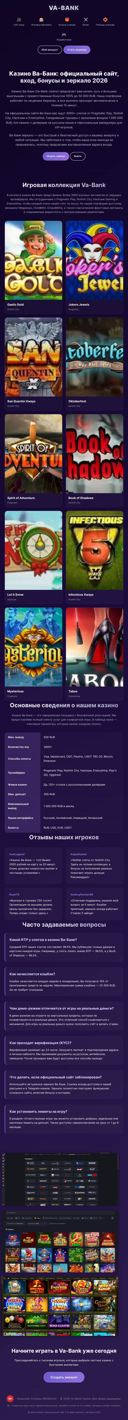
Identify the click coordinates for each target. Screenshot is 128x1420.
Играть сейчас (56, 156)
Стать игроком (77, 49)
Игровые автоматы (41, 21)
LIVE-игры (19, 21)
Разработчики (64, 36)
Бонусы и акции (67, 21)
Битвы (85, 21)
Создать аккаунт (64, 1377)
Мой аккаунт (50, 49)
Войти (78, 156)
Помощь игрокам (105, 21)
